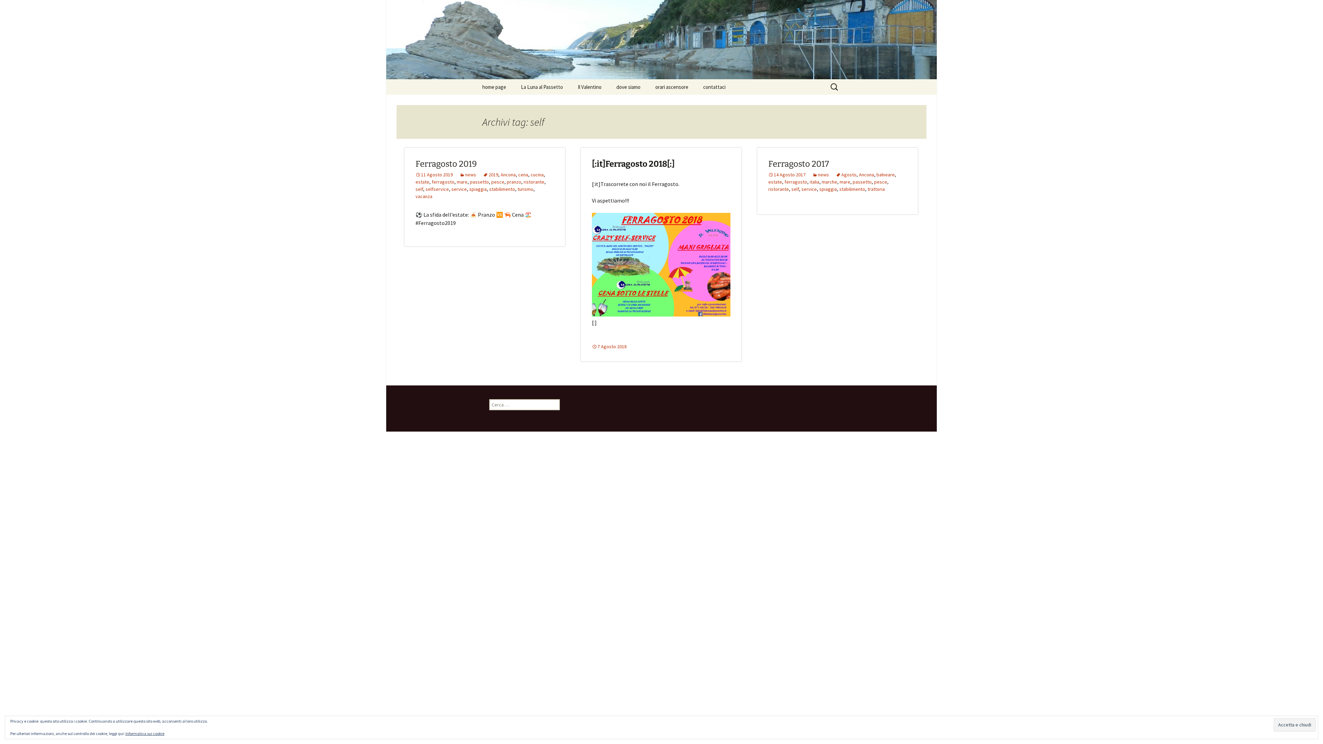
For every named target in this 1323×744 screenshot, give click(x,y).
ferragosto (443, 182)
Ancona (508, 175)
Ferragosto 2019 (446, 164)
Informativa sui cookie (144, 733)
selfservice (437, 189)
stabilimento (502, 189)
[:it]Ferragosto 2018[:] (633, 164)
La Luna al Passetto (542, 87)
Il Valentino (590, 87)
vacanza (424, 196)
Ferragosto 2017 (798, 164)
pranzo (514, 182)
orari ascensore (671, 87)
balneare (885, 175)
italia (814, 182)
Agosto (849, 175)
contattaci (714, 87)
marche (829, 182)
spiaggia (478, 189)
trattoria (876, 189)
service (459, 189)
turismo (525, 189)
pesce (497, 182)
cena (523, 175)
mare (462, 182)
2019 (493, 175)
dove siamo (628, 87)
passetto (479, 182)
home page (494, 87)
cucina (537, 175)
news (470, 175)
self (419, 189)
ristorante (534, 182)
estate (422, 182)
